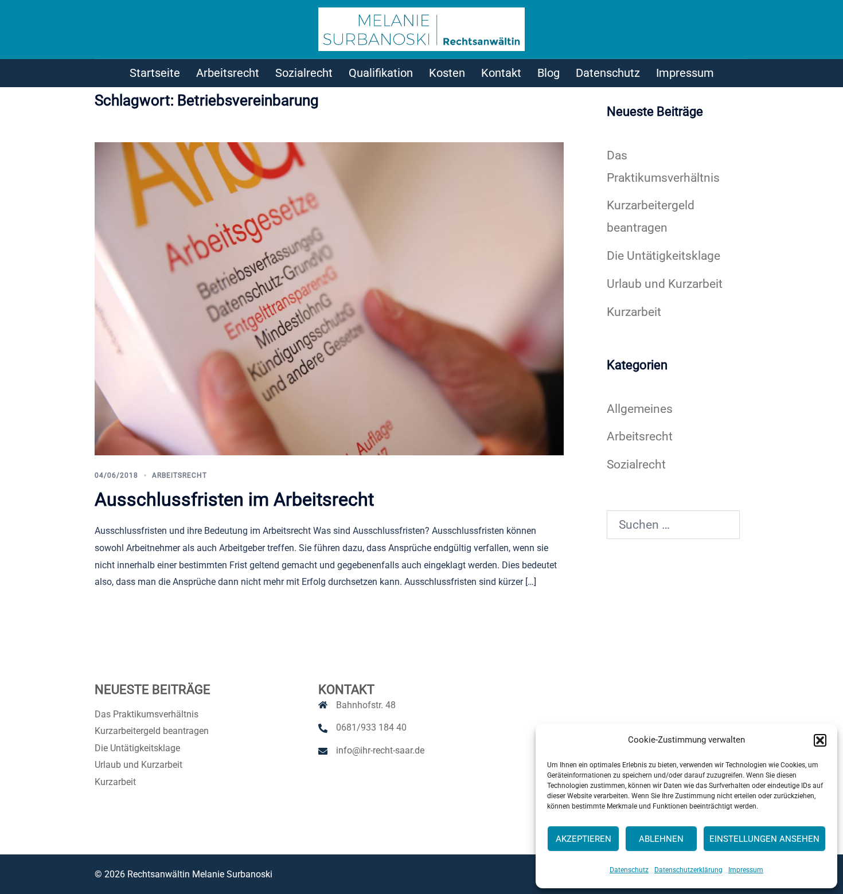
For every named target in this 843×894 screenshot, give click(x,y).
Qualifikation (381, 73)
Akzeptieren (583, 839)
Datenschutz (629, 870)
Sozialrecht (304, 73)
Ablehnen (661, 839)
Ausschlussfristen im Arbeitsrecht (234, 499)
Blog (548, 73)
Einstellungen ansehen (764, 839)
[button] (820, 740)
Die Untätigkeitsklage (663, 256)
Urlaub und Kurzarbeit (665, 284)
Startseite (155, 73)
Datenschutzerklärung (688, 870)
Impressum (745, 870)
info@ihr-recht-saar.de (380, 750)
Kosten (447, 73)
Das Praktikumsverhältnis (146, 714)
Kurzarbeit (634, 312)
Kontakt (501, 73)
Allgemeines (640, 409)
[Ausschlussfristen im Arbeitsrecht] (329, 297)
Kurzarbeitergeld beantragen (152, 730)
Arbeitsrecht (227, 73)
